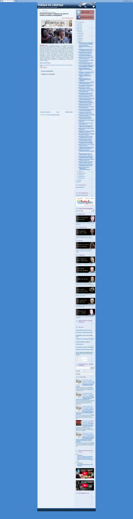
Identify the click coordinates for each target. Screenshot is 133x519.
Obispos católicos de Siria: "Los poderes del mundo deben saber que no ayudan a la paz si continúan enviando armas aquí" (85, 410)
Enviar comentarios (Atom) (53, 114)
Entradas (80, 358)
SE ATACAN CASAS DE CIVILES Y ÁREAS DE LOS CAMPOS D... (85, 126)
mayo (79, 38)
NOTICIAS (78, 210)
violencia (41, 65)
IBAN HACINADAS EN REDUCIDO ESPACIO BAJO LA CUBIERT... (85, 43)
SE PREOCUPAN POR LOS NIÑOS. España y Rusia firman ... (85, 96)
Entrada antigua (69, 112)
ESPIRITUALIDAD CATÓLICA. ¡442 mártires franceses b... (85, 58)
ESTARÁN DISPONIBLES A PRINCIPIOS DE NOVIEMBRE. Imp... (85, 69)
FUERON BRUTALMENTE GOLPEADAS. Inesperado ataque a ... (86, 151)
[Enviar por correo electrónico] (40, 67)
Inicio (57, 112)
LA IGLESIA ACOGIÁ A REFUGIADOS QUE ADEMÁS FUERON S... (86, 99)
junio (79, 39)
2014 (78, 30)
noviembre (80, 176)
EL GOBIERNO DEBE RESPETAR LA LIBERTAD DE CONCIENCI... (86, 148)
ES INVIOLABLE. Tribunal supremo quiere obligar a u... (85, 123)
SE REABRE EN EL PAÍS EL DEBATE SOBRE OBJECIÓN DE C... (86, 83)
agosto (80, 171)
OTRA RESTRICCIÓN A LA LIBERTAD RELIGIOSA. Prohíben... (86, 134)
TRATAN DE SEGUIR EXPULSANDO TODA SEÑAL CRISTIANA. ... (86, 110)
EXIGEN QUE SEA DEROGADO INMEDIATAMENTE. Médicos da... (86, 102)
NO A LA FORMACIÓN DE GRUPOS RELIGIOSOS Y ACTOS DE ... (86, 85)
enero (79, 31)
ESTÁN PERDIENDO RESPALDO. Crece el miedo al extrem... (85, 63)
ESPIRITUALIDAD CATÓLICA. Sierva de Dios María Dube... (86, 91)
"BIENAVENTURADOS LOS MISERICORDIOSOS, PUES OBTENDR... (84, 79)
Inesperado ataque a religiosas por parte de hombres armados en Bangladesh (54, 14)
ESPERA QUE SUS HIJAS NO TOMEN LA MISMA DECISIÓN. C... (86, 115)
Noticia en (45, 62)
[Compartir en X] (43, 67)
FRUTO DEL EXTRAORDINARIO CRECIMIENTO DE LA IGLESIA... (85, 142)
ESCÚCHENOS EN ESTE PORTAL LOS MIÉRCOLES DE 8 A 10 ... (85, 50)
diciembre (80, 178)
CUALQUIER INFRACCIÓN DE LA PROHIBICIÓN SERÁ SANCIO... (85, 157)
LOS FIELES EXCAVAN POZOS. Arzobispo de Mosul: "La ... (85, 104)
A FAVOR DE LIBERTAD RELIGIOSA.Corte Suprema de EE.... (85, 46)
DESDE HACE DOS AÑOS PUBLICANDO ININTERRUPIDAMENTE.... (84, 168)
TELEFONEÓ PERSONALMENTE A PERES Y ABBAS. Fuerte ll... (85, 162)
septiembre (81, 173)
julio (79, 41)
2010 (78, 23)
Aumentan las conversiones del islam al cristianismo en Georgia (88, 424)
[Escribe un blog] (42, 67)
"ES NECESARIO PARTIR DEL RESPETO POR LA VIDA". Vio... (85, 154)
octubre (80, 174)
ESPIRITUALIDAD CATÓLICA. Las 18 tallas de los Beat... (86, 145)
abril (79, 36)
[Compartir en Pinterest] (46, 67)
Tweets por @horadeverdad (82, 195)
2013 (78, 28)
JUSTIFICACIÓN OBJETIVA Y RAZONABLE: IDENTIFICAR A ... (85, 55)
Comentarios (80, 360)
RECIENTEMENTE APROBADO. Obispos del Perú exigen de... (85, 53)
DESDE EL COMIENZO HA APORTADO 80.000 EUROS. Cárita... (84, 75)
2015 (78, 180)
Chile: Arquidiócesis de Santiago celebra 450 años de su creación (85, 383)
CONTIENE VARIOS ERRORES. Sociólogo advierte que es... (85, 118)
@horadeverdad (79, 344)
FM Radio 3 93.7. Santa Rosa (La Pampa (84, 338)
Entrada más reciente (45, 112)
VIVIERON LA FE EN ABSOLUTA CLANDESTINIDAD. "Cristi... (85, 140)
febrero (80, 33)
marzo (79, 35)
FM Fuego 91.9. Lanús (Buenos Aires (84, 332)
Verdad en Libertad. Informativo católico (84, 349)
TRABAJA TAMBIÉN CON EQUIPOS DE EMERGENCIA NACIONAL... (86, 66)
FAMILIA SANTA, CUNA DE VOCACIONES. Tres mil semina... (86, 88)
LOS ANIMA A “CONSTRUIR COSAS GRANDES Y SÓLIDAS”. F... (86, 73)
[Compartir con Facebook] (45, 67)
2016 (78, 181)
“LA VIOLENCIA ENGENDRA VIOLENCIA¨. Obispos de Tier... (85, 113)
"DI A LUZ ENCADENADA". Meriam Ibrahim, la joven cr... (86, 61)
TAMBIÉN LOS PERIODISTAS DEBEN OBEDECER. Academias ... (86, 132)
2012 (78, 27)
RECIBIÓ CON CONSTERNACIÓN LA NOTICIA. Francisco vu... (86, 160)
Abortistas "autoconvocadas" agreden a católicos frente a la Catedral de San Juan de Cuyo (85, 396)
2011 (78, 25)
